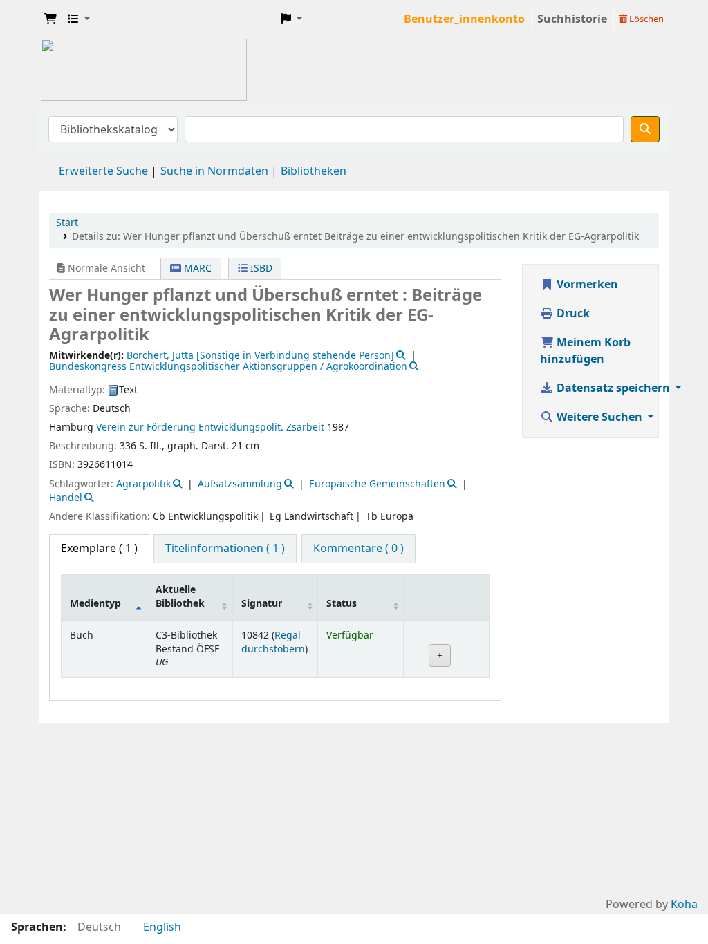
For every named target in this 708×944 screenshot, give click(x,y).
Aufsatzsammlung (240, 484)
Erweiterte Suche (103, 171)
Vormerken (586, 284)
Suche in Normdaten (214, 171)
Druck (572, 313)
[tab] (225, 548)
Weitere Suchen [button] (599, 417)
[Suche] (645, 129)
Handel (65, 498)
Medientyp (95, 603)
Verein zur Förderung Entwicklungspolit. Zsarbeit (210, 427)
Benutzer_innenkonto (464, 19)
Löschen (645, 19)
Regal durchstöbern (273, 642)
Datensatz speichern (613, 388)
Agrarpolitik (143, 484)
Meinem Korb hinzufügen (585, 351)
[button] (50, 19)
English (162, 927)
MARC (196, 268)
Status (341, 603)
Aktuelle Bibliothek (180, 596)
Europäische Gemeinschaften (377, 484)
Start (67, 223)
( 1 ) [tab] (99, 548)
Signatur (261, 603)
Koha (684, 904)
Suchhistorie (572, 19)
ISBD (260, 268)
